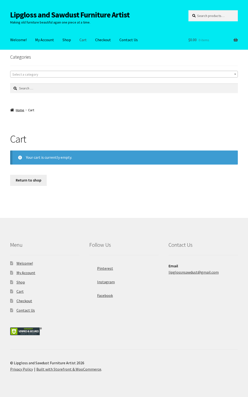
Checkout (103, 39)
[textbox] (124, 74)
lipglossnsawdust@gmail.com (194, 272)
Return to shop (28, 180)
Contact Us (128, 39)
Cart (83, 39)
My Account (44, 39)
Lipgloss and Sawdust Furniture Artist (70, 15)
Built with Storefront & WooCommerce (68, 369)
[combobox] (124, 74)
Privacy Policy (21, 369)
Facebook (105, 295)
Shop (66, 39)
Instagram (106, 281)
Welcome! (18, 39)
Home (20, 110)
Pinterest (105, 268)
